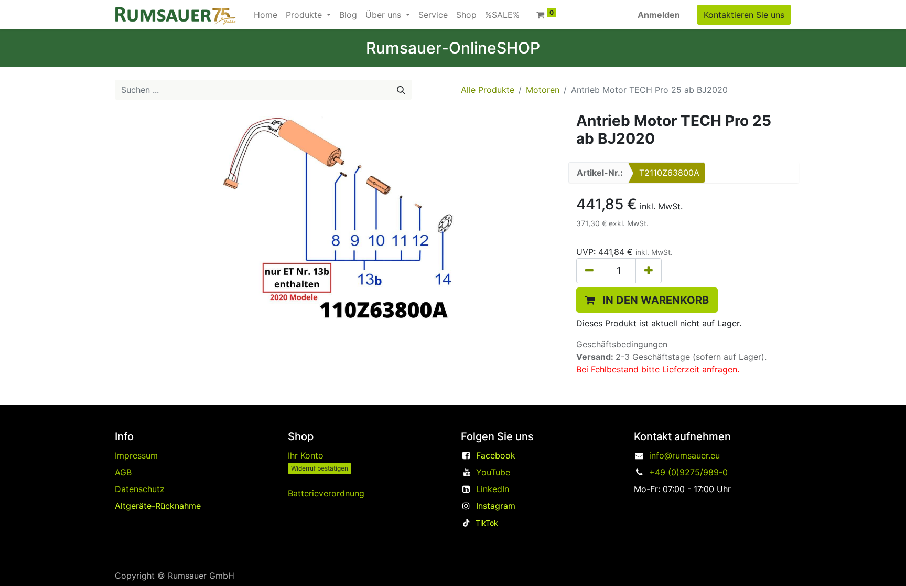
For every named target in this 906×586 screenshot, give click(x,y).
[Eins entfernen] (589, 270)
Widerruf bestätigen (319, 468)
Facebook (495, 455)
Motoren (542, 89)
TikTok (487, 522)
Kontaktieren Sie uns (744, 14)
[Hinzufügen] (648, 270)
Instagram (495, 505)
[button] (647, 300)
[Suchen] (401, 90)
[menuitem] (266, 14)
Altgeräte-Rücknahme (158, 505)
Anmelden (659, 14)
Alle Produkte (487, 89)
